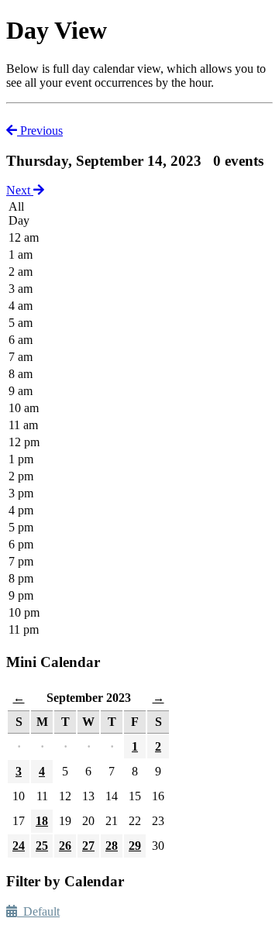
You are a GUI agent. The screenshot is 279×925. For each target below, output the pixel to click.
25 (42, 845)
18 (42, 820)
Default (38, 911)
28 (111, 845)
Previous (40, 130)
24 (18, 845)
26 (65, 845)
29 (135, 845)
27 (88, 845)
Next (19, 190)
